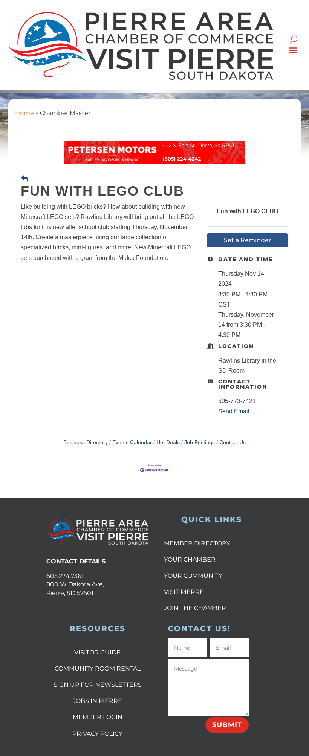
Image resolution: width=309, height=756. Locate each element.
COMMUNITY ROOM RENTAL (98, 668)
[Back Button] (24, 179)
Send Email (233, 411)
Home (24, 113)
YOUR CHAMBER (190, 559)
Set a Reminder (247, 240)
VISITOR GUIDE (97, 652)
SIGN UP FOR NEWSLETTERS (98, 684)
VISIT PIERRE (184, 591)
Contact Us (232, 442)
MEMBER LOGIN (97, 717)
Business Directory (85, 442)
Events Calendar (132, 442)
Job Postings (199, 442)
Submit (227, 725)
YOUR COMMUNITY (193, 575)
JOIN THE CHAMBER (195, 608)
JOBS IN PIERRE (97, 700)
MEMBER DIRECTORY (197, 543)
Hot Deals (168, 442)
